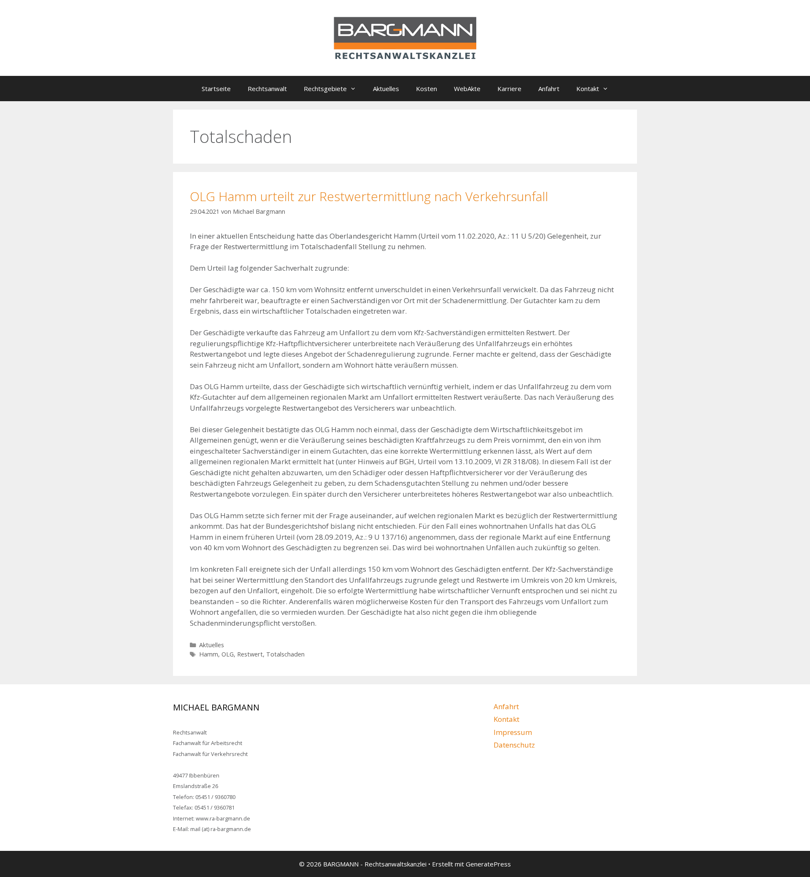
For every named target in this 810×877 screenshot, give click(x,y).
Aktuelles (386, 88)
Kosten (426, 88)
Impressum (513, 732)
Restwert (250, 654)
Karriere (509, 88)
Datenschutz (514, 745)
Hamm (208, 654)
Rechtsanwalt (267, 88)
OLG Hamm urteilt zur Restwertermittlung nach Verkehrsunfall (369, 196)
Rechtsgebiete (325, 88)
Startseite (216, 88)
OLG (227, 654)
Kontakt (587, 88)
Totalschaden (285, 654)
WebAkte (467, 88)
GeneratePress (488, 864)
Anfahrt (548, 88)
